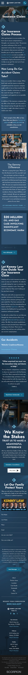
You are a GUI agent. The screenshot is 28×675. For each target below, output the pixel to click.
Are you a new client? (7, 535)
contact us (22, 320)
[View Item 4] (10, 247)
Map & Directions (14, 626)
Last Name (4, 519)
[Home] (13, 3)
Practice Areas (14, 580)
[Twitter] (17, 613)
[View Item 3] (8, 247)
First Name (4, 514)
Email (2, 530)
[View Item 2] (7, 247)
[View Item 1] (5, 247)
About (14, 578)
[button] (14, 470)
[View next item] (14, 247)
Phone (2, 525)
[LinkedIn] (14, 613)
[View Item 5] (11, 247)
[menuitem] (14, 345)
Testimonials (14, 588)
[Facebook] (11, 613)
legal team (14, 306)
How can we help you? (7, 540)
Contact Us (14, 593)
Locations (14, 583)
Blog (14, 590)
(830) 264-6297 (12, 320)
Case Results (14, 585)
